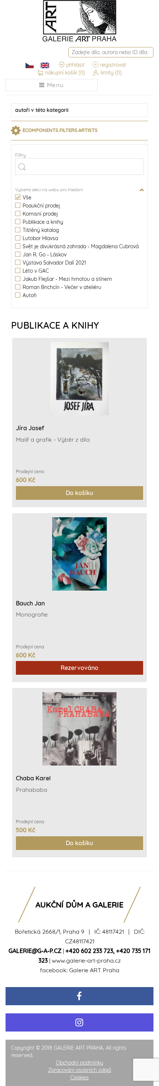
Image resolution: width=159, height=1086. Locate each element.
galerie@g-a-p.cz (35, 950)
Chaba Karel (33, 778)
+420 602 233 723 (89, 950)
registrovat (113, 65)
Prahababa (31, 789)
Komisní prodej (40, 214)
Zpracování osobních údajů (79, 1070)
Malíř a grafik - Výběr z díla (53, 439)
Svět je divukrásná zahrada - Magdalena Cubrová (81, 246)
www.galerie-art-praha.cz (86, 960)
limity (111, 72)
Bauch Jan (30, 603)
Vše (27, 198)
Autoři (30, 295)
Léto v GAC (36, 271)
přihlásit (75, 65)
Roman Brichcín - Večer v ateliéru (62, 287)
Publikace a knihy (43, 222)
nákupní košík (65, 72)
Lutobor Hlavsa (40, 238)
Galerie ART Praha (94, 970)
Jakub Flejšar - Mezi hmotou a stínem (67, 279)
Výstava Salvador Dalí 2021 (54, 263)
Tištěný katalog (41, 230)
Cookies (79, 1077)
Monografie (32, 614)
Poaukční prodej (41, 206)
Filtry (20, 155)
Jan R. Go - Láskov (45, 255)
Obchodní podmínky (79, 1062)
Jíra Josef (30, 428)
